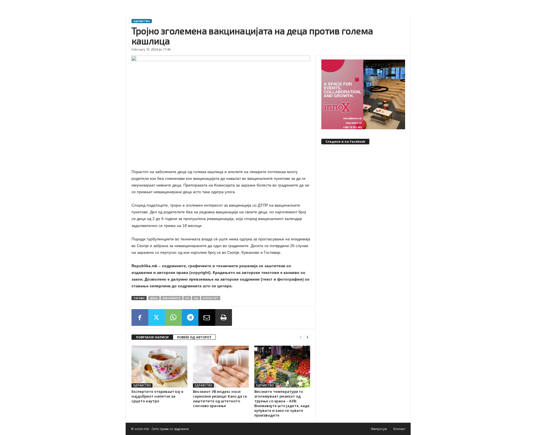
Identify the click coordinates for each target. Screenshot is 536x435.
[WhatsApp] (173, 317)
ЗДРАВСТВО (141, 21)
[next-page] (307, 337)
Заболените (171, 298)
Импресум (379, 429)
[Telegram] (190, 317)
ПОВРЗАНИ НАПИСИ (152, 337)
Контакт (399, 429)
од (196, 298)
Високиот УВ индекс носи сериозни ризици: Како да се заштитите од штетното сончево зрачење (220, 398)
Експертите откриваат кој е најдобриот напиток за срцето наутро (157, 396)
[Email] (206, 317)
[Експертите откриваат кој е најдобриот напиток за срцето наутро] (159, 367)
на (187, 298)
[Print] (223, 317)
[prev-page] (300, 337)
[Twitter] (156, 317)
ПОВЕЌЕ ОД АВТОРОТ (194, 337)
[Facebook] (139, 317)
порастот (210, 298)
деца (154, 298)
